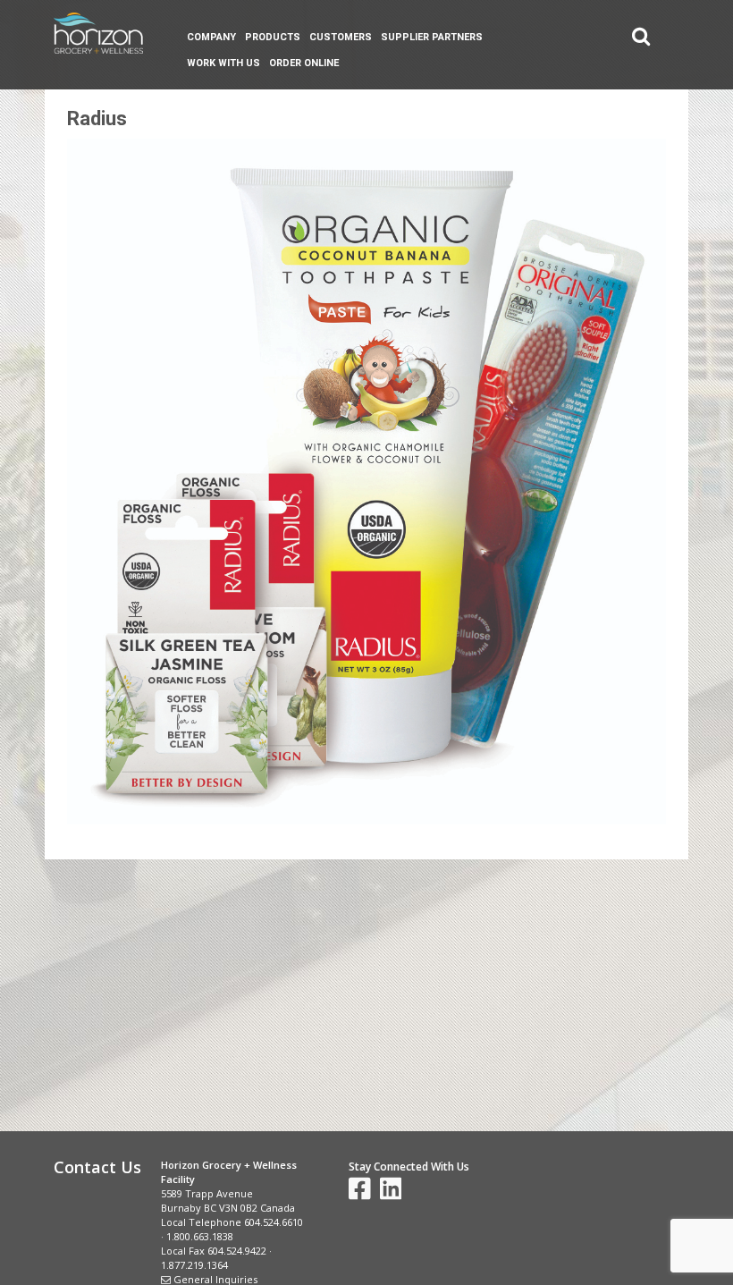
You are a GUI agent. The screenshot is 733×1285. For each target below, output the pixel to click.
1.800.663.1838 (199, 1236)
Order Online (304, 63)
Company (211, 37)
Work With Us (223, 63)
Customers (340, 37)
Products (272, 37)
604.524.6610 (273, 1222)
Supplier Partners (432, 37)
